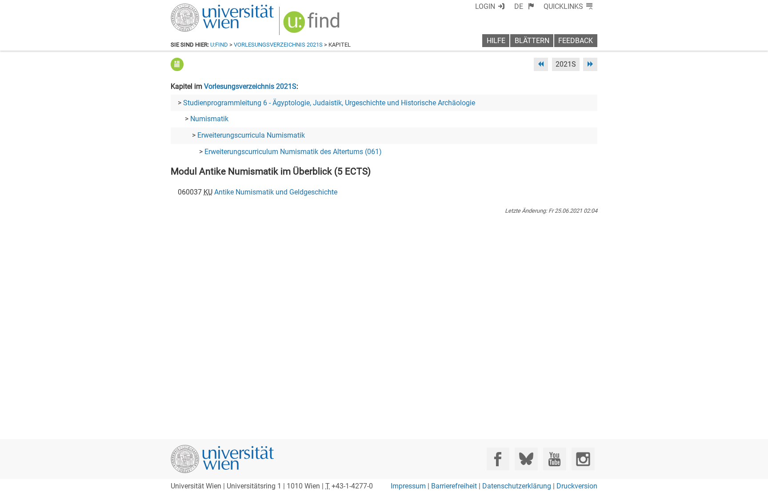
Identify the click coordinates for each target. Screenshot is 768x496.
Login (485, 6)
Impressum (408, 486)
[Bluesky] (526, 459)
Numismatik (209, 119)
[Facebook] (498, 459)
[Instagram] (583, 459)
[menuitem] (524, 6)
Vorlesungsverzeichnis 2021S (278, 44)
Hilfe (496, 40)
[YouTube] (554, 459)
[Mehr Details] (177, 64)
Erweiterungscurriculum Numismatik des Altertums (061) (293, 151)
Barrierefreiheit (454, 486)
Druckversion (576, 486)
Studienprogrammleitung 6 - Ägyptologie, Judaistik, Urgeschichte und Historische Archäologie (329, 103)
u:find (219, 44)
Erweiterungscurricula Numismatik (251, 135)
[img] (312, 25)
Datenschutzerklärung (516, 486)
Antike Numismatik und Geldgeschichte (275, 192)
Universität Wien (201, 8)
